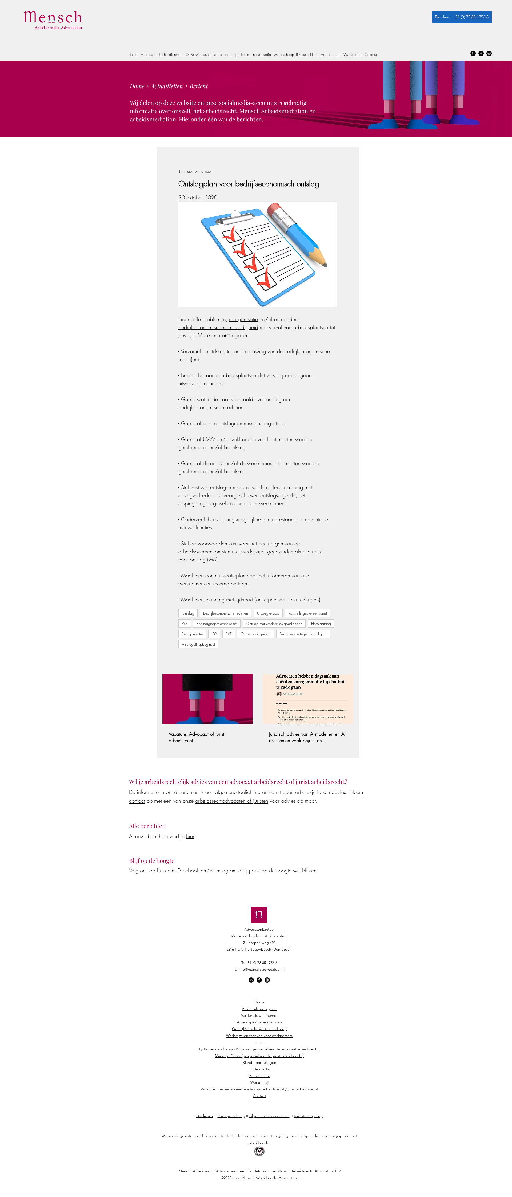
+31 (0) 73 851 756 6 (261, 962)
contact (137, 800)
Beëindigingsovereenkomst (217, 623)
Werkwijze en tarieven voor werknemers (259, 1035)
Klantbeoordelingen (259, 1062)
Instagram (226, 870)
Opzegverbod (268, 613)
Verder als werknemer (259, 1015)
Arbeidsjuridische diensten (259, 1022)
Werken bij (259, 1082)
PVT (228, 633)
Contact (259, 1095)
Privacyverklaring (231, 1115)
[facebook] (481, 53)
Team (259, 1042)
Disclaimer (204, 1115)
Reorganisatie (192, 633)
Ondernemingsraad (256, 633)
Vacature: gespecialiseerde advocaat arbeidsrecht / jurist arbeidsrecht (259, 1089)
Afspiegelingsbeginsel (198, 644)
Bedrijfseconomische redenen (225, 613)
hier (190, 836)
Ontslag (188, 613)
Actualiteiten (167, 86)
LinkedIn (165, 870)
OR (214, 633)
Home (137, 86)
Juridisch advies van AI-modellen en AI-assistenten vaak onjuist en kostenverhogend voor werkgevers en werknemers (307, 737)
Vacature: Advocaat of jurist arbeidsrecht (196, 737)
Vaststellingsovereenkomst (307, 613)
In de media (259, 1069)
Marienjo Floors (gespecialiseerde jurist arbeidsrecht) (259, 1055)
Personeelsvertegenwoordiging (303, 633)
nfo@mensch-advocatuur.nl (262, 969)
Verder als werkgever (259, 1008)
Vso (184, 623)
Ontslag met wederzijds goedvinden (274, 623)
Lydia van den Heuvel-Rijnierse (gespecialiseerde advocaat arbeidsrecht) (259, 1049)
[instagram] (489, 53)
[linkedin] (473, 53)
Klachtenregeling (308, 1115)
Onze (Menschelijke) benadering (259, 1028)
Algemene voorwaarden (269, 1115)
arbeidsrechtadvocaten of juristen (231, 800)
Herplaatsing (321, 623)
